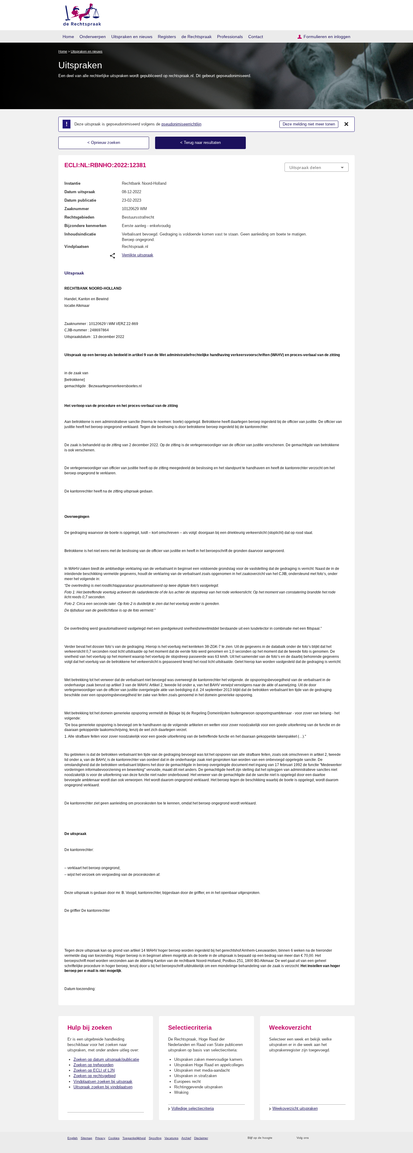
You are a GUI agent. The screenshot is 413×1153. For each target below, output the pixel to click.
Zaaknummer (76, 208)
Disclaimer (201, 1138)
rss (278, 1138)
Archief (186, 1138)
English (72, 1138)
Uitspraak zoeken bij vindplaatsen (102, 1087)
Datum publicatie (80, 200)
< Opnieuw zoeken (103, 142)
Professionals (230, 36)
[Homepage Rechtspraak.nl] (80, 13)
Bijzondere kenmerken (85, 225)
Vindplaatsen (76, 246)
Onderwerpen (93, 36)
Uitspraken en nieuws (131, 36)
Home (68, 36)
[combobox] (316, 167)
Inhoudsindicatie (80, 234)
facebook (322, 1138)
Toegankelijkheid (134, 1138)
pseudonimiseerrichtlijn (181, 124)
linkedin (337, 1138)
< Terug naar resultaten (200, 142)
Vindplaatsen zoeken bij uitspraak (102, 1081)
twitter (314, 1138)
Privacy (100, 1138)
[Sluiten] (346, 124)
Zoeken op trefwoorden (93, 1065)
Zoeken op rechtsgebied (94, 1075)
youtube (345, 1138)
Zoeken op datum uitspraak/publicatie (106, 1059)
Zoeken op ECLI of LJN (94, 1070)
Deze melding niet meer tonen (309, 124)
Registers (167, 36)
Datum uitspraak (79, 192)
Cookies (113, 1138)
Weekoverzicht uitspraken (295, 1108)
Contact (255, 36)
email (286, 1138)
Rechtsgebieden (79, 217)
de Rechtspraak (196, 36)
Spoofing (155, 1138)
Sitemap (86, 1138)
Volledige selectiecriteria (192, 1108)
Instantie (72, 183)
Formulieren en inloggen (327, 36)
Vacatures (171, 1138)
